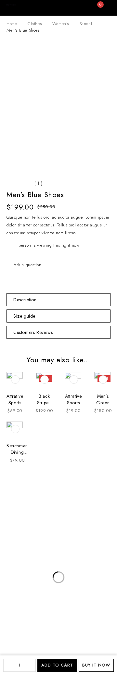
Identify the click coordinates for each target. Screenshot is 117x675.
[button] (15, 379)
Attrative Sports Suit (14, 402)
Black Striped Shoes (44, 402)
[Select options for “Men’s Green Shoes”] (103, 379)
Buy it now (96, 665)
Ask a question (27, 265)
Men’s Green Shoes (103, 402)
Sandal (86, 24)
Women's (60, 24)
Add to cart (57, 665)
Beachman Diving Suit (17, 452)
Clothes (35, 24)
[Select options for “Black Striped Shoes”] (44, 379)
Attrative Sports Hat (73, 402)
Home (11, 24)
